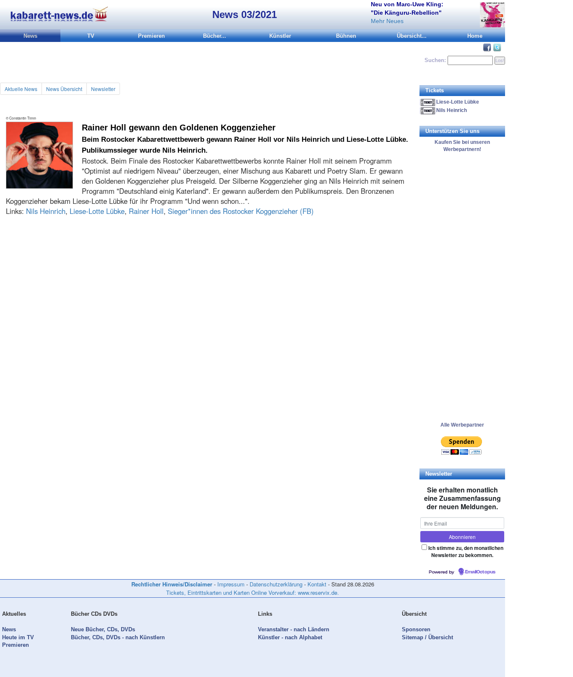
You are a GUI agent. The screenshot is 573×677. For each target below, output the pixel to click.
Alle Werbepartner (462, 425)
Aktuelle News (21, 88)
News (30, 36)
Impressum (231, 584)
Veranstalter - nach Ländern (293, 629)
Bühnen (346, 36)
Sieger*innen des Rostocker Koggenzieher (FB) (241, 211)
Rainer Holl (146, 211)
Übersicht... (412, 36)
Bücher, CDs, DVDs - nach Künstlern (118, 637)
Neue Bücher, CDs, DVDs (103, 629)
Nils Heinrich (45, 211)
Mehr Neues (387, 21)
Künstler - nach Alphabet (290, 637)
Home (474, 36)
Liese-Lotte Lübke (97, 211)
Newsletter (103, 88)
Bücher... (214, 36)
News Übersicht (64, 88)
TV (90, 36)
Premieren (151, 36)
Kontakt (316, 584)
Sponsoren (416, 629)
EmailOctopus (480, 572)
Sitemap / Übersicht (427, 637)
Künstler (280, 36)
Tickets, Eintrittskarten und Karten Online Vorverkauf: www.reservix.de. (252, 592)
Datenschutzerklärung (276, 584)
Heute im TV (18, 637)
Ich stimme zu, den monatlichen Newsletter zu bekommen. (465, 551)
